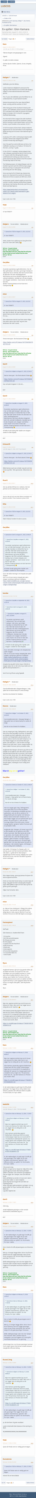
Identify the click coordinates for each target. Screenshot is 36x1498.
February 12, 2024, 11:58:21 (9, 1202)
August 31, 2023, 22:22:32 (9, 208)
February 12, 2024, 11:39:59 (9, 1048)
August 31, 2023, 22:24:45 (9, 227)
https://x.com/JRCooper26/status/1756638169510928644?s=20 (18, 1024)
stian (5, 294)
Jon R (11, 21)
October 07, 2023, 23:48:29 (9, 709)
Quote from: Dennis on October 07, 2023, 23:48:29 (19, 785)
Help (10, 1494)
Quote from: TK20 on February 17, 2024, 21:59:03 (18, 1466)
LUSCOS (5, 6)
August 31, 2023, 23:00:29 (9, 399)
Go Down (4, 39)
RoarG (5, 480)
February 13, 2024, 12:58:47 (9, 1362)
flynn (5, 963)
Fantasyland (7, 922)
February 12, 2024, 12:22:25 (9, 1290)
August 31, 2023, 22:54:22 (9, 335)
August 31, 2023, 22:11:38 (9, 80)
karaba (5, 593)
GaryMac (6, 262)
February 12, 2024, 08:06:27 (9, 999)
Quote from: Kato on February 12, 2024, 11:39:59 (18, 1113)
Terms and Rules (17, 1494)
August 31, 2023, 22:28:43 (9, 265)
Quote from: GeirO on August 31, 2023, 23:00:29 (18, 534)
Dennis (28, 21)
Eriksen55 (6, 444)
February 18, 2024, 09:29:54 (9, 1462)
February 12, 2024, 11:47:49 (9, 1107)
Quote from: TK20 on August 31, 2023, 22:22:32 (18, 231)
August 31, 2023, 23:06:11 (9, 483)
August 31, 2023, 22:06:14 (9, 47)
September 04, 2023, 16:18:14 (10, 530)
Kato (4, 44)
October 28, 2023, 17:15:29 (9, 904)
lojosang (15, 21)
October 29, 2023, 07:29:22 (9, 966)
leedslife (6, 1104)
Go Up (3, 1482)
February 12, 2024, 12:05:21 (9, 1226)
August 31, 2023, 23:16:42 (9, 507)
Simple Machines (22, 1496)
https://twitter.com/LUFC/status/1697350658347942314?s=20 (18, 380)
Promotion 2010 (6, 22)
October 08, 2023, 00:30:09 (9, 780)
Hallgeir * (20, 21)
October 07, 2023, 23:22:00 (9, 685)
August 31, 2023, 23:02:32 (9, 447)
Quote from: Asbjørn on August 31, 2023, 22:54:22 (19, 371)
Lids (25, 21)
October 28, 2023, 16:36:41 (9, 871)
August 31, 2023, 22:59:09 (9, 367)
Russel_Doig (7, 1360)
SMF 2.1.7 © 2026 (14, 1496)
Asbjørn (6, 224)
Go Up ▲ (24, 1494)
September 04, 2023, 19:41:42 (10, 596)
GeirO (5, 364)
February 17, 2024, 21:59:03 (9, 1443)
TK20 (4, 205)
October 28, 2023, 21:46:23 (9, 925)
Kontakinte (7, 1459)
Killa (4, 504)
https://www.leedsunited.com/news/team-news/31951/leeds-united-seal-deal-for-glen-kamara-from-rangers (16, 191)
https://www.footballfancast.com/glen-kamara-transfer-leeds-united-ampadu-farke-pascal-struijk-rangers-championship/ (18, 582)
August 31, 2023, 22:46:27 (9, 297)
